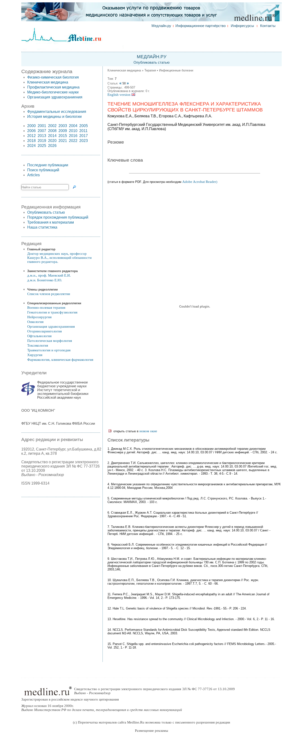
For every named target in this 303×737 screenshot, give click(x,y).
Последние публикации (47, 165)
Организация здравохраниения (54, 97)
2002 (52, 126)
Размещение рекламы (151, 731)
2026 (52, 146)
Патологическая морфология (49, 341)
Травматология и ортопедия (49, 350)
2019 (42, 141)
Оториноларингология (44, 331)
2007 (42, 131)
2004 (73, 126)
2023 (83, 141)
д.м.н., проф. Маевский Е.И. (49, 275)
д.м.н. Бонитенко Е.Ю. (44, 280)
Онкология (35, 322)
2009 (62, 131)
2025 (42, 146)
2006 (31, 131)
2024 (31, 146)
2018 (31, 141)
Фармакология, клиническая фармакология (60, 360)
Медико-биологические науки (53, 92)
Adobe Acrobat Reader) (199, 182)
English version (119, 95)
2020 (52, 141)
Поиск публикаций (43, 170)
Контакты (268, 26)
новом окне (148, 431)
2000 (31, 126)
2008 (52, 131)
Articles (33, 175)
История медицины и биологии (54, 117)
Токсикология (37, 345)
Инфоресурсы (242, 26)
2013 (42, 136)
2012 (31, 136)
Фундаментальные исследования (56, 112)
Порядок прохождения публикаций (57, 217)
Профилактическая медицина (53, 87)
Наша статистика (42, 227)
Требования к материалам (50, 222)
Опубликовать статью (151, 62)
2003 (62, 126)
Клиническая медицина (47, 82)
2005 (83, 126)
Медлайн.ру (161, 26)
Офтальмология (39, 336)
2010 (73, 131)
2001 (42, 126)
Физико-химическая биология (53, 77)
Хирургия (34, 355)
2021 (62, 141)
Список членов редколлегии (48, 294)
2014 (52, 136)
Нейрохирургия (39, 317)
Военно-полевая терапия (46, 307)
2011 (83, 131)
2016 (73, 136)
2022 (73, 141)
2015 (62, 136)
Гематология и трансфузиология (52, 312)
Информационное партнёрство (200, 26)
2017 (83, 136)
